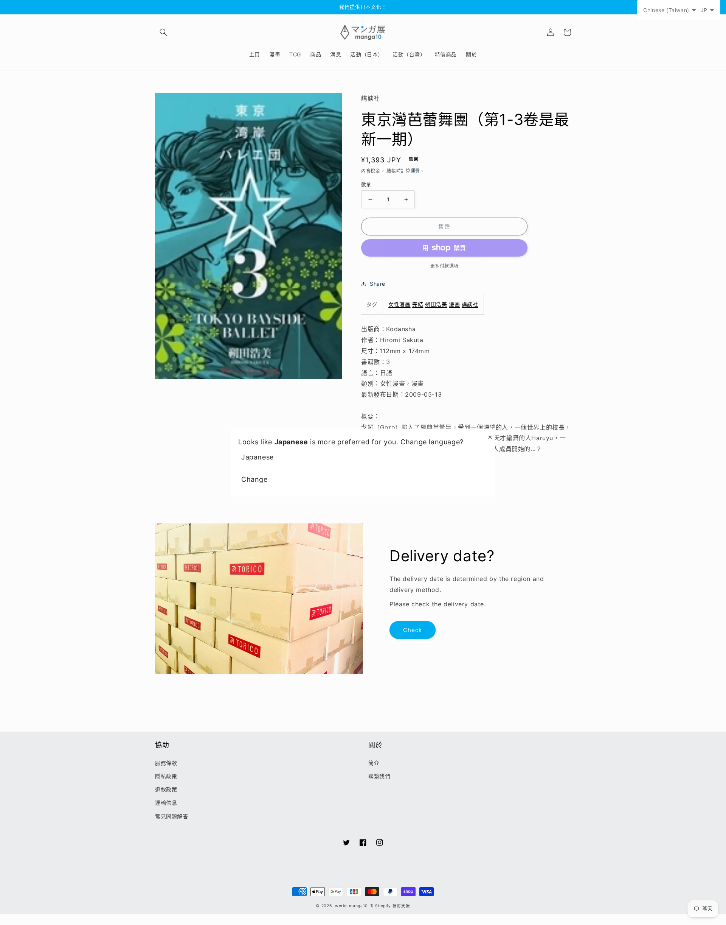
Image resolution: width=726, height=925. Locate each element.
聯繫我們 (379, 776)
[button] (163, 32)
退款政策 (166, 789)
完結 (417, 304)
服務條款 (166, 763)
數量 (366, 184)
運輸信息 (166, 802)
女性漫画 (399, 304)
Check (412, 630)
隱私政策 (166, 776)
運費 (415, 171)
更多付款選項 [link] (444, 266)
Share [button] (377, 283)
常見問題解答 (171, 816)
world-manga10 (351, 905)
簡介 (373, 763)
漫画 (454, 304)
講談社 (470, 304)
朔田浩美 (436, 304)
